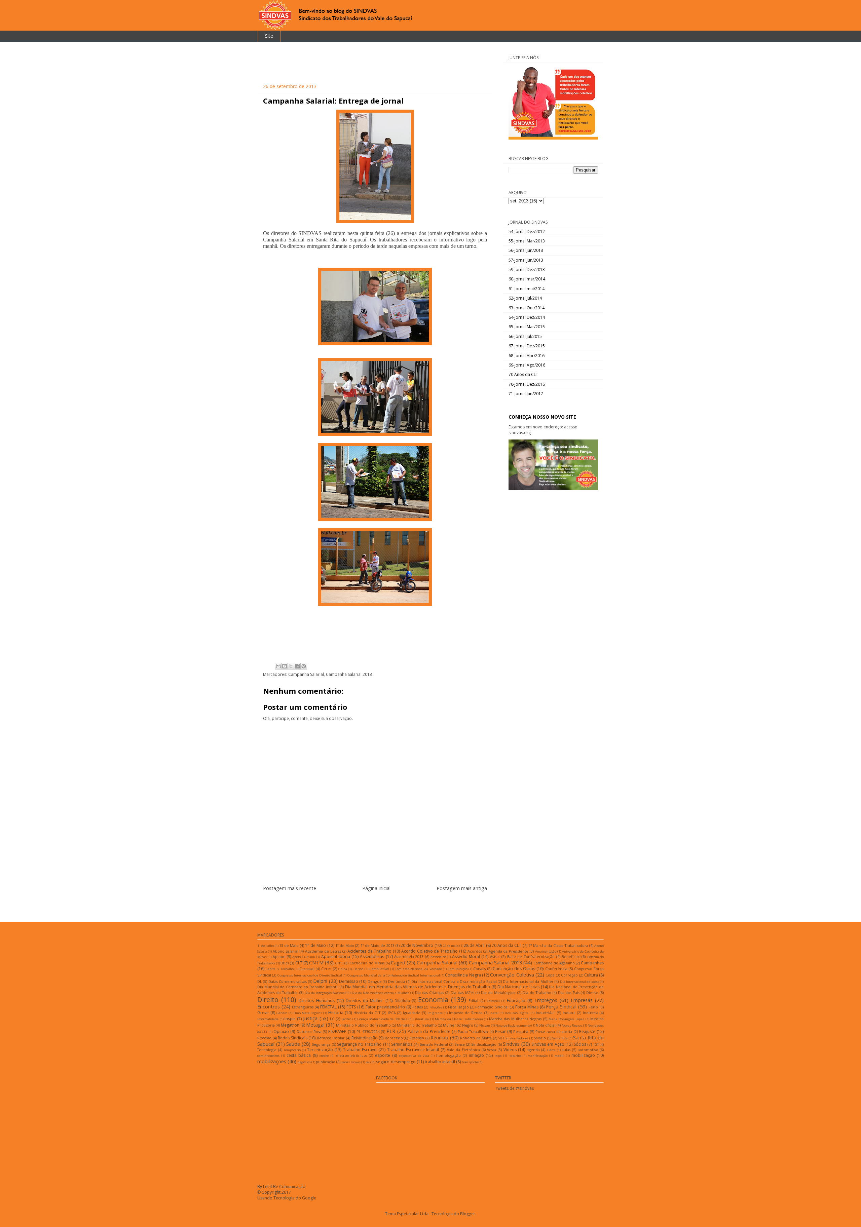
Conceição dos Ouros (514, 968)
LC (332, 1018)
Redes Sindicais (292, 1038)
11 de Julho (265, 946)
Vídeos (510, 1049)
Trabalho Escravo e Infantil (413, 1049)
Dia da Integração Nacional (325, 993)
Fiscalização (458, 1006)
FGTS (351, 1007)
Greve (263, 1012)
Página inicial (376, 888)
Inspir (290, 1019)
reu (368, 1062)
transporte (470, 1062)
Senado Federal (434, 1044)
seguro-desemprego (396, 1062)
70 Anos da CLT (523, 374)
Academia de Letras (323, 951)
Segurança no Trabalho (359, 1044)
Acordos (474, 951)
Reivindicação (364, 1038)
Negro (467, 1025)
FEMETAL (328, 1007)
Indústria (590, 1012)
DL (259, 981)
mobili (559, 1055)
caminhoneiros (268, 1055)
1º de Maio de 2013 (378, 945)
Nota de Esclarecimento (513, 1025)
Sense (459, 1044)
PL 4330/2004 (368, 1031)
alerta (551, 1050)
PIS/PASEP (337, 1031)
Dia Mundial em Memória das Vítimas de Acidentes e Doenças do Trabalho (417, 987)
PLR (390, 1031)
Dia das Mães (462, 992)
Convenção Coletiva (512, 974)
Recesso (264, 1037)
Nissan (484, 1025)
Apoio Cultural (303, 957)
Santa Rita (560, 1038)
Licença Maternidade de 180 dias (382, 1019)
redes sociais (351, 1062)
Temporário (292, 1050)
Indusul (569, 1012)
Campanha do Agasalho (554, 962)
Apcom (279, 956)
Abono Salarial (286, 951)
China (342, 969)
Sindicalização (483, 1044)
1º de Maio (344, 945)
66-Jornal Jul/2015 (525, 336)
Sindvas (511, 1044)
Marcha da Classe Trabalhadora (459, 1019)
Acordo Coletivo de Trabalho (429, 951)
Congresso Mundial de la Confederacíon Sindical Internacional (393, 975)
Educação (516, 1000)
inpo (498, 1055)
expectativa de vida (414, 1055)
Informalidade (267, 1019)
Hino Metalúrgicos (308, 1013)
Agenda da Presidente (509, 951)
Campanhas (592, 963)
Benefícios (571, 956)
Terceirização (320, 1049)
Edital (473, 1000)
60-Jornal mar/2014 (527, 279)
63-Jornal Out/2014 (527, 308)
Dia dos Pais (568, 992)
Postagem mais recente (289, 888)
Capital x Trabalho (279, 969)
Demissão (348, 981)
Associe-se (438, 957)
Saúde (293, 1044)
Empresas (582, 1000)
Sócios (580, 1044)
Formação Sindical (492, 1006)
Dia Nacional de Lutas (518, 987)
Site (269, 36)
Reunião (439, 1037)
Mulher (449, 1025)
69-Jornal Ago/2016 (527, 365)
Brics (284, 962)
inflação (476, 1055)
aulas (566, 1049)
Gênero (281, 1013)
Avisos (495, 956)
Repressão (394, 1037)
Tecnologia (266, 1049)
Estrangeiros (302, 1006)
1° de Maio (315, 945)
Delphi (320, 981)
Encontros (268, 1006)
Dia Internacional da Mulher (528, 981)
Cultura (591, 975)
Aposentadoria (335, 956)
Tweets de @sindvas (514, 1088)
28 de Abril (474, 945)
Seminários (401, 1044)
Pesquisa (520, 1031)
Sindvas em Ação (547, 1044)
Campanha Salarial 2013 (349, 674)
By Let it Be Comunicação (281, 1186)
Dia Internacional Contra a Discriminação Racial (453, 981)
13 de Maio (289, 945)
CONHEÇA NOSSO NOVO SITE (542, 417)
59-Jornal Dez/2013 (527, 269)
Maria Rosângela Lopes (566, 1019)
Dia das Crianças (429, 992)
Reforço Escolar (331, 1037)
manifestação (538, 1055)
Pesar (500, 1031)
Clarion (358, 969)
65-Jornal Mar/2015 (527, 327)
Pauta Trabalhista (473, 1031)
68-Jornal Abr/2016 (527, 355)
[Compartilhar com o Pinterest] (303, 666)
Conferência (556, 968)
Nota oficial (546, 1025)
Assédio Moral (466, 956)
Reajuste (587, 1031)
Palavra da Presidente (429, 1031)
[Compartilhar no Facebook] (297, 666)
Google (309, 1198)
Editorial (493, 1001)
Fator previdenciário (385, 1007)
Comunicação (457, 969)
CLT (298, 963)
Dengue (375, 981)
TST (596, 1044)
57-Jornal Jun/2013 (526, 260)
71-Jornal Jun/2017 (526, 393)
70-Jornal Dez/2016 (527, 384)
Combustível (379, 969)
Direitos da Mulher (364, 1000)
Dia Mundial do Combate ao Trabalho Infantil (297, 986)
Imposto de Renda (466, 1012)
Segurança (321, 1044)
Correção (569, 974)
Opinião (281, 1031)
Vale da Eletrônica (463, 1049)
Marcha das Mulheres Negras (515, 1018)
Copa (550, 974)
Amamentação (545, 951)
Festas (417, 1006)
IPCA (392, 1012)
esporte (382, 1055)
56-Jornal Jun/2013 (526, 250)
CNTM (316, 962)
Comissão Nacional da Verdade (418, 969)
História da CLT (366, 1012)
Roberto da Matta (476, 1037)
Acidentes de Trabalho (369, 951)
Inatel (494, 1013)
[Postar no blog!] (284, 666)
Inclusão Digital (517, 1013)
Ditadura (402, 1000)
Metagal (315, 1025)
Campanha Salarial (306, 674)
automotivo (588, 1049)
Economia (433, 999)
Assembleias (372, 956)
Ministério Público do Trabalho (363, 1025)
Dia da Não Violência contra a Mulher (380, 993)
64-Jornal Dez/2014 (527, 317)
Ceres (326, 968)
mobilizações (271, 1061)
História (335, 1012)
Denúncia (396, 981)
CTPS (339, 962)
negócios (304, 1062)
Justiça (310, 1018)
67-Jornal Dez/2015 (527, 346)
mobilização (583, 1055)
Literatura (421, 1019)
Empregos (545, 1000)
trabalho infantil (440, 1062)
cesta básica (299, 1055)
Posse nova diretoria (553, 1031)
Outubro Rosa (308, 1031)
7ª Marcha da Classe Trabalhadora (558, 945)
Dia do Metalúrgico (498, 992)
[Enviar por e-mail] (278, 666)
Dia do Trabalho (537, 992)
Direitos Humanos (316, 1000)
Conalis (479, 968)
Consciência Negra (463, 975)
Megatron (290, 1025)
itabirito (515, 1055)
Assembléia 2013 (408, 956)
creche (324, 1055)
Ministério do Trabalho (417, 1025)
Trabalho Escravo (360, 1049)
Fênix (593, 1006)
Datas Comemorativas (287, 981)
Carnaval (306, 968)
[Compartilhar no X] (291, 666)
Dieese (592, 992)
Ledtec (346, 1019)
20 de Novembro (417, 945)
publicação (325, 1061)
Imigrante (435, 1013)
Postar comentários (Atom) (383, 904)
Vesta (491, 1049)
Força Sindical (561, 1006)
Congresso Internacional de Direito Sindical (309, 975)
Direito (267, 999)
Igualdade (411, 1012)
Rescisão (416, 1037)
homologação (448, 1055)
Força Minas (526, 1007)
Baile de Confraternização (531, 956)
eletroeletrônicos (351, 1055)
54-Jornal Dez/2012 (527, 231)
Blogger (467, 1214)
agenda (533, 1049)
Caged (398, 962)
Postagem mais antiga (462, 888)
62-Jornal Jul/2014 (525, 298)
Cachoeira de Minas (366, 962)
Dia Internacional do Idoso (579, 982)
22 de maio (450, 946)
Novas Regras (572, 1025)
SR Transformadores (513, 1038)
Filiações (435, 1007)
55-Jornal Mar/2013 (527, 241)
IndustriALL (546, 1012)
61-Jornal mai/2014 (527, 289)
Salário (540, 1037)
